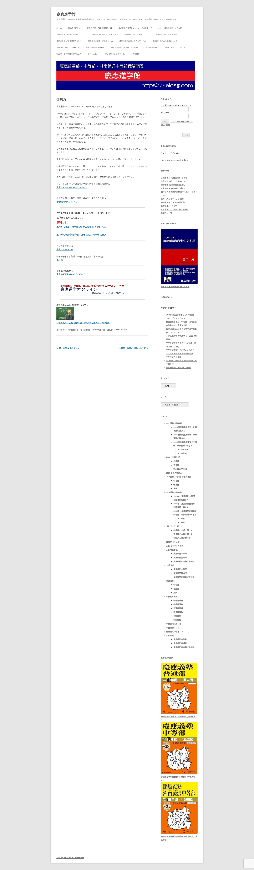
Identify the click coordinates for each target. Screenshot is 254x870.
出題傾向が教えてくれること (173, 181)
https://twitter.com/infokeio (174, 160)
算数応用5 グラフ (169, 206)
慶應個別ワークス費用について (136, 34)
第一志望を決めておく (68, 348)
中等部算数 (178, 604)
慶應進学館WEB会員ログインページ (125, 47)
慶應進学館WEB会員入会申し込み (132, 41)
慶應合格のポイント (174, 631)
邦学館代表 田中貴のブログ (178, 367)
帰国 (183, 522)
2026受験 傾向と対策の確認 (178, 476)
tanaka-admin (120, 329)
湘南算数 (177, 620)
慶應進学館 (66, 14)
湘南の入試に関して (182, 538)
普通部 (176, 465)
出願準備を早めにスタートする (174, 177)
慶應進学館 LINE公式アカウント (69, 41)
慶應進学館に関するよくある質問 (104, 34)
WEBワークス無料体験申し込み (68, 54)
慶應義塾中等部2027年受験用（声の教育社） (178, 779)
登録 (168, 124)
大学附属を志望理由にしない (173, 184)
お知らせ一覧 (166, 213)
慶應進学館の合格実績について (165, 41)
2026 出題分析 (173, 457)
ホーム (59, 28)
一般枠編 (184, 449)
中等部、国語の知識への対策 (133, 348)
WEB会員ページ (152, 47)
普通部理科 (178, 608)
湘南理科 (177, 616)
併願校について (172, 542)
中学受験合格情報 (173, 357)
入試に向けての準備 (174, 545)
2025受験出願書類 (174, 423)
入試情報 (170, 565)
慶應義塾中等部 (180, 553)
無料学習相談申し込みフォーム (100, 41)
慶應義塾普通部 (180, 557)
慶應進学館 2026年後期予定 (173, 202)
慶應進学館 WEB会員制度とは (99, 28)
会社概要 (136, 54)
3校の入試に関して (174, 526)
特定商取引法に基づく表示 (115, 54)
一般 (183, 518)
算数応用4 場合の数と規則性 (175, 209)
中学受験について (74, 329)
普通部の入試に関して (183, 534)
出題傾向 (170, 581)
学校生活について (173, 623)
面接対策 (170, 635)
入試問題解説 (172, 549)
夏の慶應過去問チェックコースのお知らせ (135, 28)
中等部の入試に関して (183, 530)
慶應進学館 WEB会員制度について (70, 34)
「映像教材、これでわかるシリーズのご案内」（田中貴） (83, 322)
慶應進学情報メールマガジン (167, 34)
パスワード (166, 112)
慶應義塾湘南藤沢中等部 (183, 561)
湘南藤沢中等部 (180, 469)
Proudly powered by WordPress (70, 857)
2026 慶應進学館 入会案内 (170, 28)
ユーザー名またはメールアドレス (176, 105)
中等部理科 (178, 600)
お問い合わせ (93, 54)
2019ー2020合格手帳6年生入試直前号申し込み (81, 226)
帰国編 (184, 453)
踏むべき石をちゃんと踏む (172, 199)
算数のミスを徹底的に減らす (173, 188)
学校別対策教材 (172, 596)
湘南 (175, 488)
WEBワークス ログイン (175, 47)
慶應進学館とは (74, 28)
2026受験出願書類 (174, 492)
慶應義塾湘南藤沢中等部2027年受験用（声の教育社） (179, 838)
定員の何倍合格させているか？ (70, 274)
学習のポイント (172, 627)
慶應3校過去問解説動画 (95, 47)
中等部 (176, 461)
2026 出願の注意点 (174, 473)
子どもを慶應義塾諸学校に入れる (175, 286)
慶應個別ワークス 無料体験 (67, 47)
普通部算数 (178, 612)
